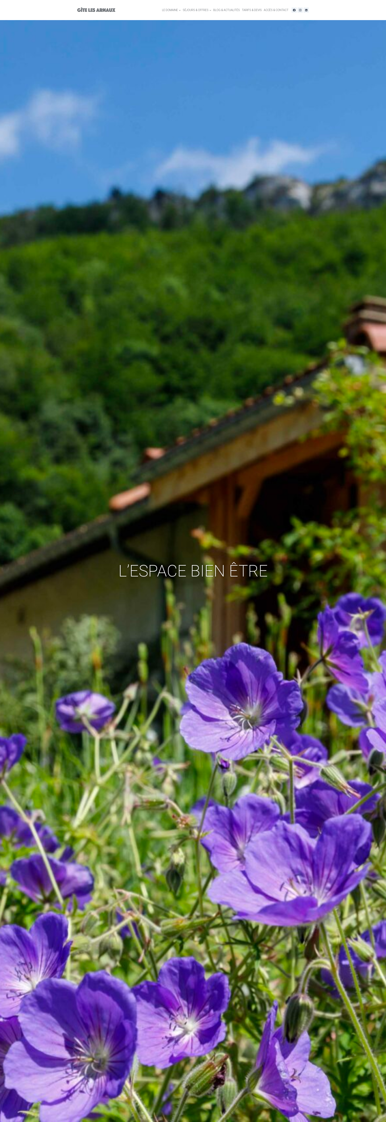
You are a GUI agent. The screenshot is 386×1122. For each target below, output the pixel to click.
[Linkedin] (306, 10)
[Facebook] (294, 10)
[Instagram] (300, 10)
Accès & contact (276, 10)
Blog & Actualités (226, 10)
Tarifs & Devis (252, 10)
